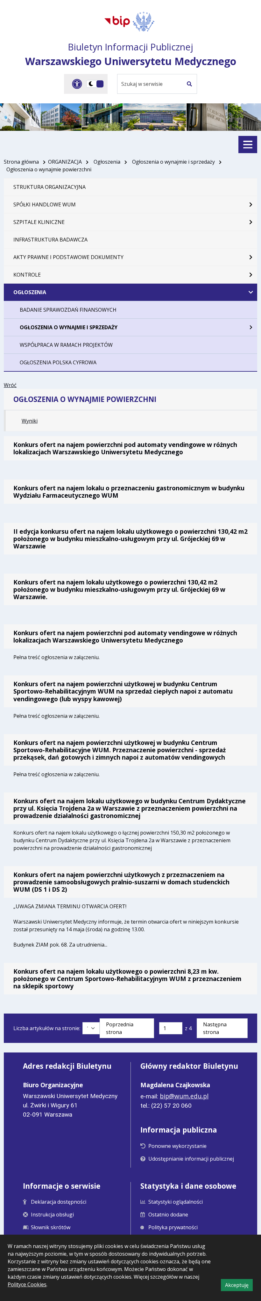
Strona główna (21, 161)
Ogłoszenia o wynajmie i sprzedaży (173, 161)
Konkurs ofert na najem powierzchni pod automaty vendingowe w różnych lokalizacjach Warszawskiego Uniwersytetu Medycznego (125, 448)
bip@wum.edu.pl (184, 1096)
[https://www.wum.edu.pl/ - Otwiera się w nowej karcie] (144, 21)
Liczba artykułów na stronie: (46, 1028)
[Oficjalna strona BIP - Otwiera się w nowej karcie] (117, 21)
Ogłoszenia (107, 161)
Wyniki (30, 420)
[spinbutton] (170, 1028)
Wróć (10, 385)
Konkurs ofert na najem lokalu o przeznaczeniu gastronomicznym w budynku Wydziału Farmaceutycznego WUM (128, 492)
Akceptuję (239, 1286)
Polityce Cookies (27, 1284)
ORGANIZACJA (65, 161)
